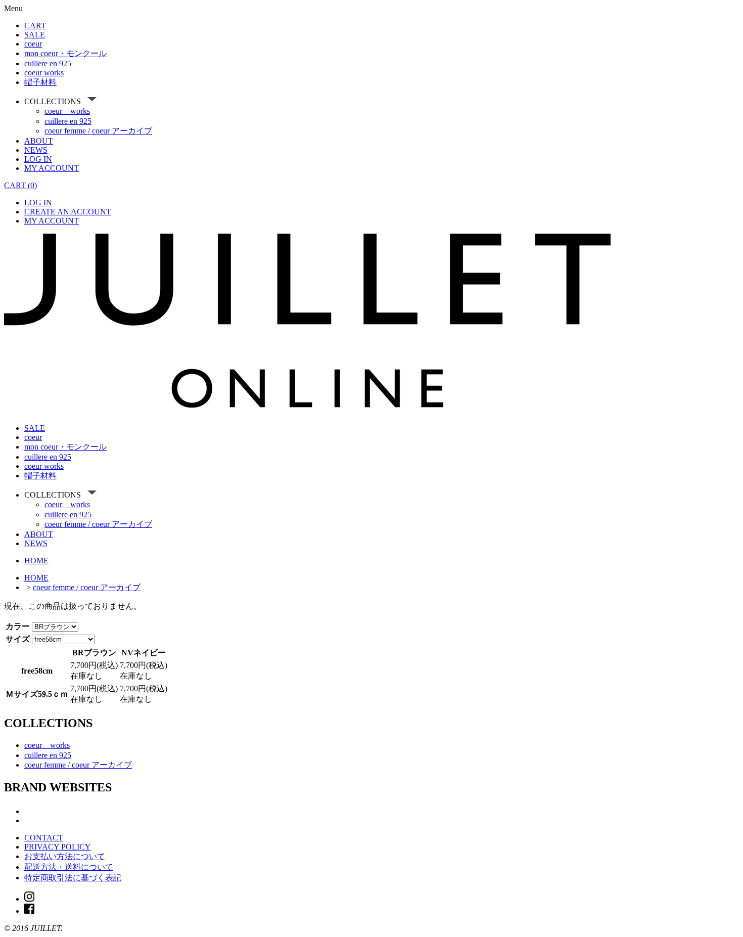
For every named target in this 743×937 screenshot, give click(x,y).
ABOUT (38, 141)
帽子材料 (40, 82)
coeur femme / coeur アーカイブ (98, 130)
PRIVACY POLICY (57, 846)
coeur (33, 43)
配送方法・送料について (68, 867)
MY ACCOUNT (51, 168)
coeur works (44, 72)
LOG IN (38, 159)
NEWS (36, 150)
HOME (36, 560)
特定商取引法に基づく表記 (72, 877)
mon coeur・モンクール (65, 53)
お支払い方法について (64, 856)
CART (35, 25)
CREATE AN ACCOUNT (67, 211)
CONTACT (43, 837)
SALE (34, 34)
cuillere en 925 (47, 63)
